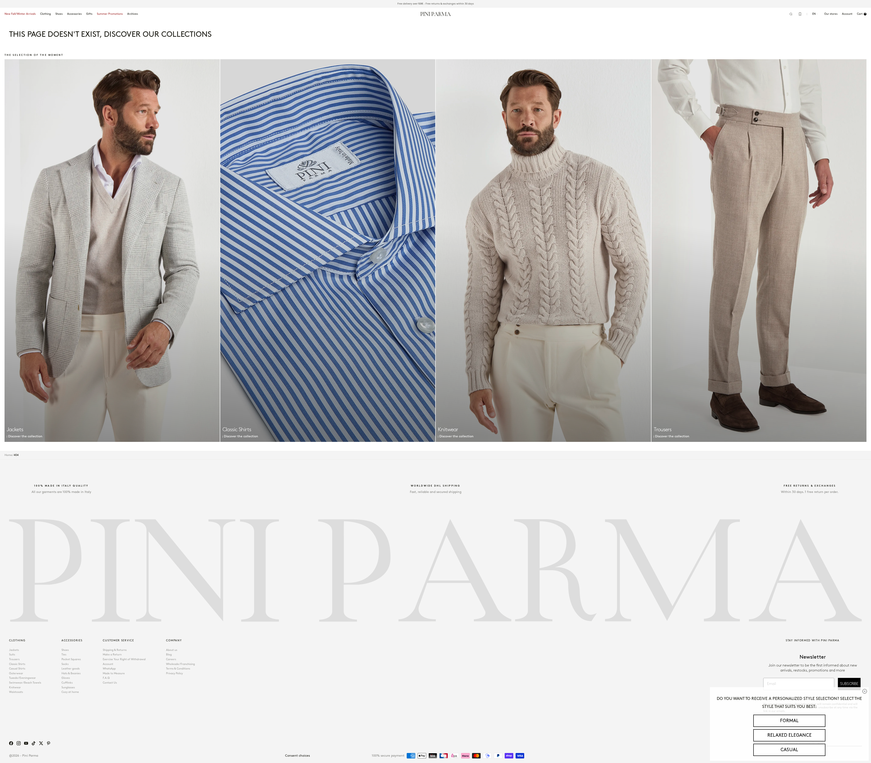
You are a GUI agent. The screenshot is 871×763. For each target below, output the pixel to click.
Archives (132, 14)
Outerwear (16, 673)
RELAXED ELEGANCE (789, 735)
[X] (41, 743)
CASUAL (789, 750)
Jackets (14, 650)
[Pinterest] (48, 743)
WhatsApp (109, 668)
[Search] (791, 14)
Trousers (14, 659)
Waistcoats (16, 692)
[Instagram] (19, 743)
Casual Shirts (17, 668)
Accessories (74, 14)
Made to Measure (114, 673)
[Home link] (435, 14)
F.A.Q (106, 678)
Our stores (830, 14)
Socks (65, 664)
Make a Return (112, 654)
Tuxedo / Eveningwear (22, 678)
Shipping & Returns (115, 650)
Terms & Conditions (178, 668)
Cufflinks (67, 683)
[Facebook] (11, 743)
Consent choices (297, 755)
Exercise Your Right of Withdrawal (124, 659)
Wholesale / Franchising (180, 664)
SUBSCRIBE (849, 684)
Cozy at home (70, 692)
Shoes (59, 14)
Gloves (65, 678)
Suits (12, 654)
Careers (171, 659)
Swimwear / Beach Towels (25, 683)
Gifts (89, 14)
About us (171, 650)
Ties (63, 654)
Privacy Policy (174, 673)
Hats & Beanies (71, 673)
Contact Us (110, 683)
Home (8, 455)
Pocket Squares (71, 659)
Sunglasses (68, 687)
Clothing (45, 14)
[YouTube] (26, 743)
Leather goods (70, 668)
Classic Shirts (17, 664)
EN (814, 14)
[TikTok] (34, 743)
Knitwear (15, 687)
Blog (169, 654)
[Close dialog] (864, 691)
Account (108, 664)
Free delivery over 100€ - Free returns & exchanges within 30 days (435, 4)
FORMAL (789, 721)
